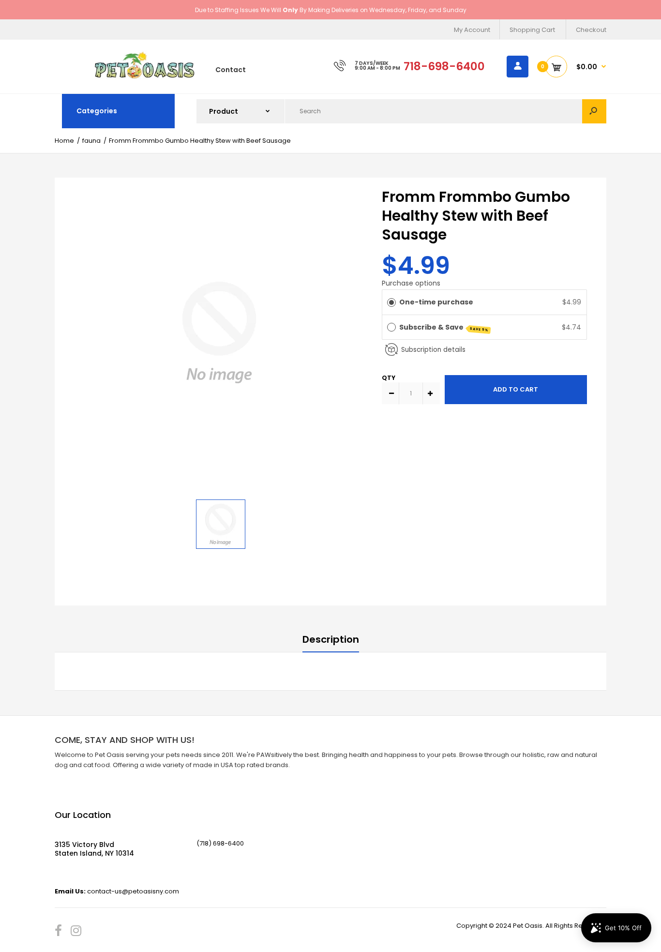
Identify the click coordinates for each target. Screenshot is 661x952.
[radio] (391, 302)
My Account (472, 29)
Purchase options (411, 283)
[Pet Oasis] (144, 77)
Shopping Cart (532, 29)
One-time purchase (436, 302)
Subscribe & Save (444, 327)
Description (330, 639)
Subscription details (433, 349)
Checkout (591, 29)
